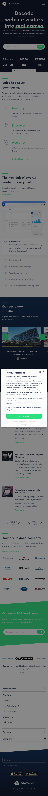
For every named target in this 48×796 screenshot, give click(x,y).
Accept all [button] (24, 416)
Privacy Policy (15, 410)
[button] (24, 424)
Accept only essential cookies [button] (24, 421)
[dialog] (24, 398)
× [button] (43, 372)
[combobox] (40, 372)
